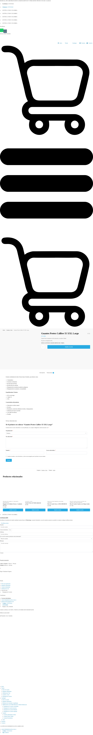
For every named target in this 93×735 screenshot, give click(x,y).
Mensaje (2, 540)
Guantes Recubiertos (8, 718)
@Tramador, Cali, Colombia (6, 615)
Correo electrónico (51, 450)
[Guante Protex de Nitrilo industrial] (89, 333)
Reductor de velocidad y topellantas (10, 703)
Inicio (4, 330)
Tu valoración (9, 436)
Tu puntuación (9, 430)
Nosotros (3, 721)
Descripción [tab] (42, 372)
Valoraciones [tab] (50, 372)
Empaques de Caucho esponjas (10, 711)
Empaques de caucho (7, 696)
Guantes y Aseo (9, 330)
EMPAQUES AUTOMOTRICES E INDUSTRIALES (14, 704)
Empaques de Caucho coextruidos (11, 706)
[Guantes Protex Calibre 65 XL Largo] (88, 333)
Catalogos (3, 698)
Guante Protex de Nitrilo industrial (33, 502)
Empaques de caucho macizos (10, 708)
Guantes (4, 713)
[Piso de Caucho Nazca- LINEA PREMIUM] (57, 490)
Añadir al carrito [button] (13, 509)
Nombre (8, 450)
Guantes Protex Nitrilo (8, 716)
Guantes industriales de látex (10, 714)
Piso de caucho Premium (53, 501)
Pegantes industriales (6, 691)
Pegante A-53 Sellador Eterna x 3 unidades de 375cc (12, 504)
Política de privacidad (4, 612)
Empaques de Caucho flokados (10, 709)
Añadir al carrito (69, 346)
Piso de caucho (5, 699)
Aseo (3, 719)
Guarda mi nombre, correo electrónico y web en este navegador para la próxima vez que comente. (26, 456)
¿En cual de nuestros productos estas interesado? (10, 536)
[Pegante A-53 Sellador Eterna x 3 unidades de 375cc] (13, 490)
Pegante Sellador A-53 (8, 501)
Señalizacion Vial (6, 693)
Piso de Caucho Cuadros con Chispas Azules (80, 504)
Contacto (3, 723)
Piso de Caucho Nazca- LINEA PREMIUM (57, 504)
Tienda (2, 688)
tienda (54, 470)
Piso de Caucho (73, 501)
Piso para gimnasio (78, 502)
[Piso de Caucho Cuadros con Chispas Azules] (80, 490)
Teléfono (2, 532)
